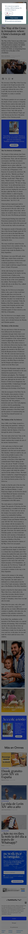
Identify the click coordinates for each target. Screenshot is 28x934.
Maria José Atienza (5, 56)
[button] (25, 902)
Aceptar (14, 918)
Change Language (14, 18)
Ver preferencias (14, 927)
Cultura (3, 26)
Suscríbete (14, 145)
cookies (11, 877)
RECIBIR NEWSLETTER (17, 881)
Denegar (14, 923)
